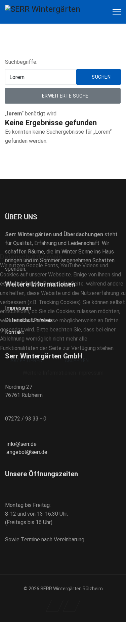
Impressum (90, 373)
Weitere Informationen (49, 373)
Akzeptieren (26, 360)
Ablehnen (77, 360)
